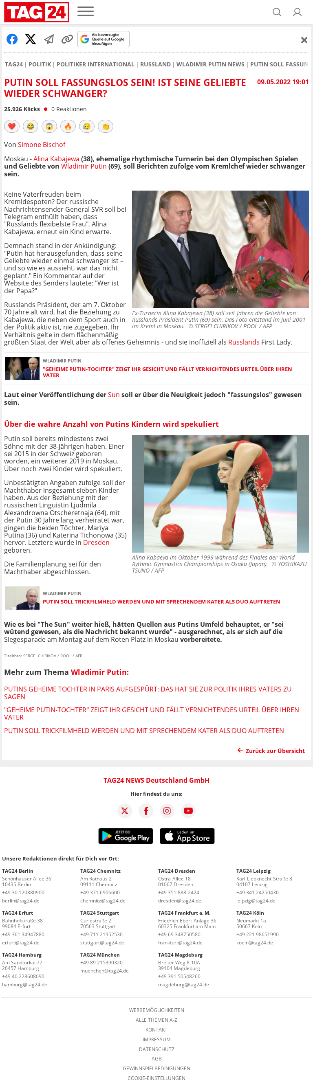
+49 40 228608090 (23, 976)
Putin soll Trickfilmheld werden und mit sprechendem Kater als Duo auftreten (161, 602)
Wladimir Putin (84, 166)
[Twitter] (124, 810)
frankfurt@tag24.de (180, 942)
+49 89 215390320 (101, 962)
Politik (40, 64)
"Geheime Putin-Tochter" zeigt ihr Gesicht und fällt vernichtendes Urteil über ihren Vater (167, 372)
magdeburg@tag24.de (183, 984)
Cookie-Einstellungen (156, 1078)
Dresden (96, 542)
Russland (155, 64)
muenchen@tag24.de (104, 970)
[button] (297, 12)
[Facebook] (146, 810)
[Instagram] (167, 810)
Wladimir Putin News (210, 64)
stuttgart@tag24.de (102, 942)
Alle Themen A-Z (156, 1020)
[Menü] (85, 12)
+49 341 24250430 (257, 892)
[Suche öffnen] (277, 12)
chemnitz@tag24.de (103, 900)
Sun (114, 394)
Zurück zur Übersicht (275, 751)
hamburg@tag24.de (24, 984)
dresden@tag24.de (179, 900)
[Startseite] (36, 12)
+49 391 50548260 (179, 976)
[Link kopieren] (67, 39)
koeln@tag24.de (254, 942)
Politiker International (95, 64)
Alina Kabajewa (57, 158)
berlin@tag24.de (21, 900)
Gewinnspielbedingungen (156, 1068)
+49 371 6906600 (100, 892)
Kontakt (156, 1030)
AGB (157, 1059)
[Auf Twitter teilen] (30, 39)
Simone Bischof (41, 144)
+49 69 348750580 (179, 934)
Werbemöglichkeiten (156, 1010)
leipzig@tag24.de (256, 900)
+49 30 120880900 (23, 892)
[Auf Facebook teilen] (12, 39)
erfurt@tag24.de (21, 942)
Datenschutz (156, 1049)
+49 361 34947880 (23, 934)
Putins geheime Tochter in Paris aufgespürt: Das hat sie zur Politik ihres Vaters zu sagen (148, 693)
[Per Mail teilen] (49, 39)
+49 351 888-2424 (178, 892)
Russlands (244, 342)
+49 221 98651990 (257, 934)
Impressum (157, 1040)
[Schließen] (304, 39)
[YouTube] (188, 810)
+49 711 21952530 (101, 934)
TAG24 (14, 64)
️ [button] (12, 126)
